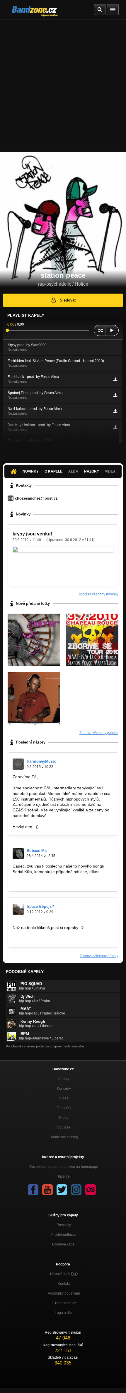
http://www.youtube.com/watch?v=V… (47, 938)
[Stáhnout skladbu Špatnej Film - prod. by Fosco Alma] (115, 395)
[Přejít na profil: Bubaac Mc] (18, 853)
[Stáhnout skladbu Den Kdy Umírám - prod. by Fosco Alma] (115, 427)
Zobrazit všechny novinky (98, 594)
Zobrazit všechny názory (99, 956)
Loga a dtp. (64, 1313)
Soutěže (63, 1127)
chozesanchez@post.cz (36, 498)
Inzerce (64, 1176)
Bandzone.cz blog (64, 1137)
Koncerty (64, 1088)
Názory (91, 471)
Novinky (31, 471)
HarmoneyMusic (41, 761)
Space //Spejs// (40, 906)
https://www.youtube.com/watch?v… (46, 882)
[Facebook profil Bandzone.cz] (33, 1189)
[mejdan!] (92, 640)
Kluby (63, 1118)
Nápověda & (64, 1274)
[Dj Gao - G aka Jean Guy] (34, 698)
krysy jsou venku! (32, 533)
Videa (64, 1098)
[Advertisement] (63, 85)
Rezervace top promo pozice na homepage (63, 1167)
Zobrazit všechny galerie (98, 733)
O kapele (53, 471)
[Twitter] (62, 1189)
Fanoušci (64, 1108)
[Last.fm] (90, 1189)
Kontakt (64, 1284)
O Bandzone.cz (64, 1303)
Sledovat (68, 300)
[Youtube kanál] (47, 1189)
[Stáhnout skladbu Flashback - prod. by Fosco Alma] (115, 379)
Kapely (63, 1079)
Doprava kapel (64, 1244)
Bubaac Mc (37, 850)
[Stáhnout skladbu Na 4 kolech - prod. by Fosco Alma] (115, 411)
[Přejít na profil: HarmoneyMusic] (18, 764)
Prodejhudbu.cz (63, 1235)
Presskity (64, 1225)
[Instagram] (76, 1189)
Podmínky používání (64, 1293)
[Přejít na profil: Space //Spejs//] (18, 909)
